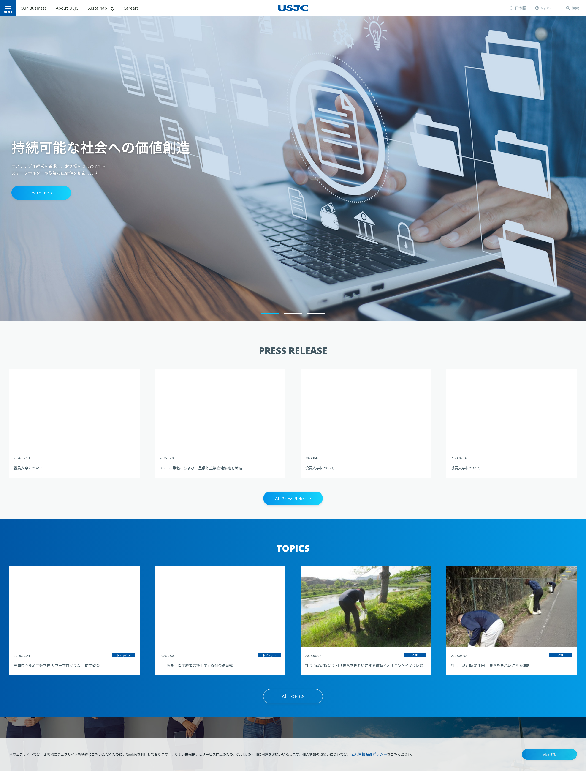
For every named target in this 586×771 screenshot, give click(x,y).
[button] (549, 754)
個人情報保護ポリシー (368, 754)
